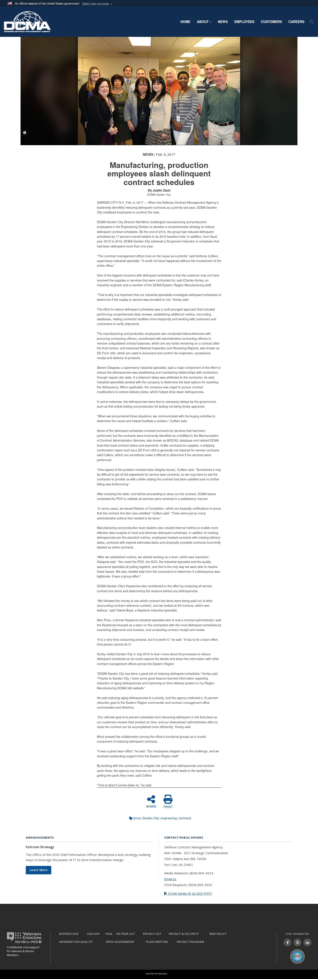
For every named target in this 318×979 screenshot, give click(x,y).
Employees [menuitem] (244, 21)
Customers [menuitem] (271, 21)
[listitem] (287, 942)
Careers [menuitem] (296, 21)
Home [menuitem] (185, 21)
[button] (97, 3)
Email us (170, 879)
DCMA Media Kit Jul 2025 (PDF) (189, 893)
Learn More (38, 870)
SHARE (151, 806)
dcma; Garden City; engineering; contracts (162, 818)
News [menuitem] (223, 21)
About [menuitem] (203, 21)
